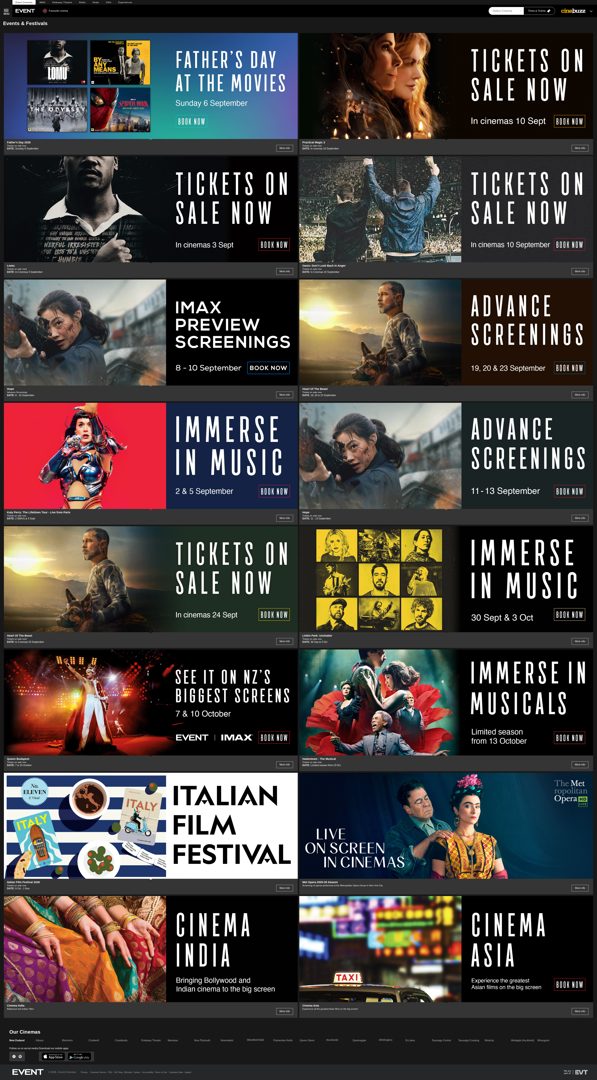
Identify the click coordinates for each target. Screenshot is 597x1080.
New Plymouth (202, 1040)
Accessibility (148, 1072)
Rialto (82, 2)
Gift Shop (118, 1072)
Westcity (489, 1040)
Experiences (125, 2)
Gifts (108, 2)
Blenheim (67, 1040)
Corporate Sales (176, 1072)
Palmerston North (283, 1040)
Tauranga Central (441, 1040)
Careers (136, 1072)
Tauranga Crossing (468, 1040)
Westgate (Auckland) (522, 1040)
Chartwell (93, 1040)
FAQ (110, 1072)
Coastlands (121, 1040)
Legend (188, 1072)
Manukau (173, 1040)
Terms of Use (161, 1072)
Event (24, 2)
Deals (96, 2)
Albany (40, 1040)
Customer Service (98, 1072)
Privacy (84, 1072)
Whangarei (543, 1040)
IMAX (42, 2)
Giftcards (128, 1072)
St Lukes (410, 1040)
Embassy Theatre (151, 1040)
